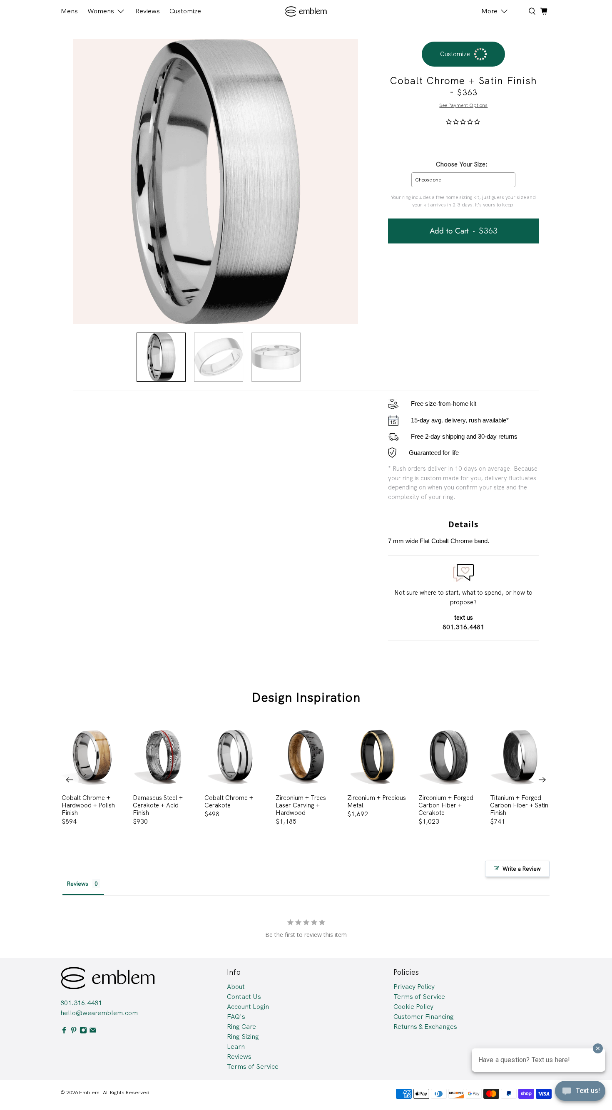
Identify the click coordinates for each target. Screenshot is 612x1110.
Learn (236, 1046)
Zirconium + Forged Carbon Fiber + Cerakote (445, 805)
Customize (185, 11)
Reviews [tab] (77, 883)
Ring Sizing (243, 1036)
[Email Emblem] (93, 1031)
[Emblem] (306, 11)
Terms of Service (253, 1066)
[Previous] (69, 779)
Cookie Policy (413, 1006)
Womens (100, 11)
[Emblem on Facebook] (64, 1031)
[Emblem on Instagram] (83, 1031)
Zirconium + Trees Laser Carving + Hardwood (301, 805)
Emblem (89, 1092)
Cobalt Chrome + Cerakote (228, 801)
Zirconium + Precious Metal (376, 801)
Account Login (248, 1006)
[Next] (542, 779)
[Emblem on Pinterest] (73, 1031)
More (489, 11)
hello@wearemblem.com (99, 1012)
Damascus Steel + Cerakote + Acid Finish (158, 805)
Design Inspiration (306, 697)
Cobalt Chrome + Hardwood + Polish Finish (88, 805)
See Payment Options (463, 105)
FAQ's (236, 1016)
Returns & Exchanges (425, 1026)
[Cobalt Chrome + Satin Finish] (215, 181)
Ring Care (241, 1026)
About (236, 986)
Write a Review (522, 868)
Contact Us (244, 996)
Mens (69, 11)
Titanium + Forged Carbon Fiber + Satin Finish (519, 805)
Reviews (147, 11)
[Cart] (543, 11)
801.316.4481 (81, 1002)
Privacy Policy (414, 986)
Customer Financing (423, 1016)
